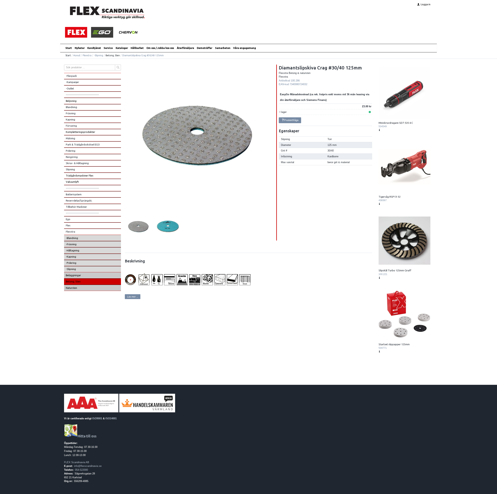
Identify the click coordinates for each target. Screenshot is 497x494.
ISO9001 (97, 418)
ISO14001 (111, 418)
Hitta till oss (87, 436)
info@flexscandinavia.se (88, 466)
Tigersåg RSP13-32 (390, 196)
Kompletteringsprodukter (80, 132)
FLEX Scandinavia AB (76, 462)
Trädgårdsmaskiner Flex (79, 175)
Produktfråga (291, 120)
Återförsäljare (185, 48)
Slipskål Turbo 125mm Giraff (395, 270)
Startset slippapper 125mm (394, 344)
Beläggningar (73, 275)
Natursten (71, 287)
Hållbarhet (137, 48)
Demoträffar (204, 48)
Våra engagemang (244, 48)
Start (68, 48)
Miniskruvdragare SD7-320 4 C (396, 122)
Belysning (71, 100)
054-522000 (81, 469)
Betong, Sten (113, 55)
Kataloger (122, 48)
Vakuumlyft (72, 181)
